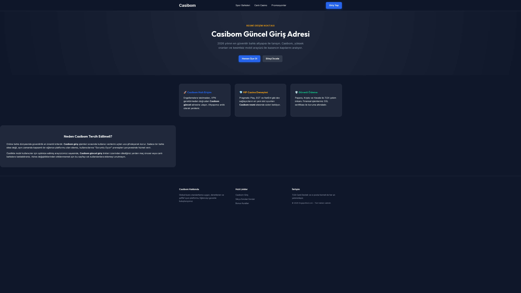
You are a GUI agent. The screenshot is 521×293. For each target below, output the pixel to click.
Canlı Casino (260, 5)
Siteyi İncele (272, 58)
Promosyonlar (278, 5)
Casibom (187, 5)
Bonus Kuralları (242, 203)
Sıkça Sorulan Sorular (245, 199)
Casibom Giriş (242, 195)
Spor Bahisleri (243, 5)
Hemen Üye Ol (249, 58)
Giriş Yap (334, 5)
